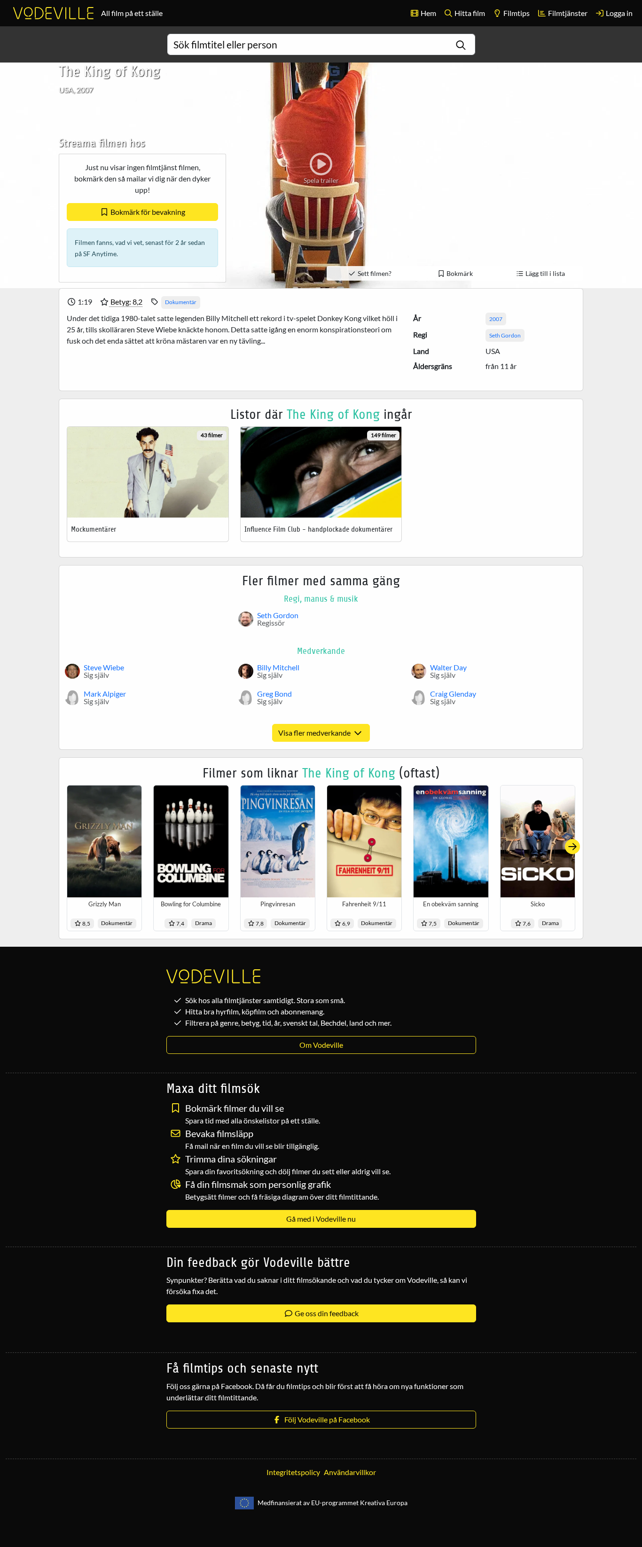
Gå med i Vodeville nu (321, 1218)
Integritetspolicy (293, 1472)
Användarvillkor (350, 1472)
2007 (495, 318)
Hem (427, 12)
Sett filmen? (373, 273)
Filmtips (516, 12)
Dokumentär (180, 302)
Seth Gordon (505, 335)
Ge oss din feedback (326, 1313)
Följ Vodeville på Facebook (326, 1419)
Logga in (618, 12)
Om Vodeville (321, 1044)
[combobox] (321, 44)
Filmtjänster (567, 12)
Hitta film (469, 12)
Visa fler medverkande (315, 732)
